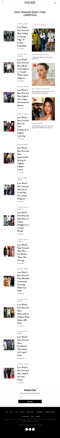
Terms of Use (39, 412)
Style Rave (21, 48)
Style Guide (45, 54)
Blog (16, 412)
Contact (22, 412)
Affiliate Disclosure (50, 412)
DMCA (32, 416)
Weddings (40, 123)
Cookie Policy (25, 416)
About (11, 412)
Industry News (45, 88)
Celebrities (20, 23)
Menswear (25, 23)
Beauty (33, 88)
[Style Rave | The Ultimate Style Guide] (30, 2)
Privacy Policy (30, 412)
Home (6, 412)
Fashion (25, 54)
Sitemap (38, 416)
